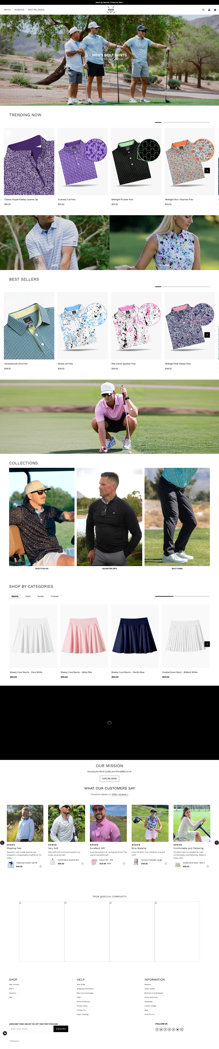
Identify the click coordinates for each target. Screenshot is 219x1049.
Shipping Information (85, 989)
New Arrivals (14, 984)
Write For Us (149, 1014)
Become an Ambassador (154, 993)
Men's (11, 989)
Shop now (109, 65)
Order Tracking (82, 1014)
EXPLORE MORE (109, 778)
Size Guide (81, 984)
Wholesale (148, 1002)
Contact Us (81, 1010)
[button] (203, 9)
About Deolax (150, 989)
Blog (146, 1010)
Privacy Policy (82, 1006)
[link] (7, 10)
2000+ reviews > (120, 794)
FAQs (79, 997)
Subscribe (61, 1028)
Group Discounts (151, 997)
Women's (12, 993)
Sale (10, 997)
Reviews (148, 984)
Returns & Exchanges (85, 993)
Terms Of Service (83, 1002)
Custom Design (150, 1006)
